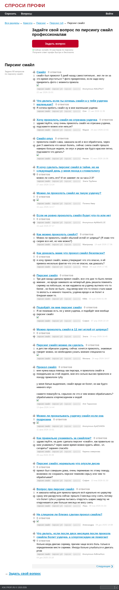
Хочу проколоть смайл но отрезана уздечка (67, 119)
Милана (86, 358)
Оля (84, 111)
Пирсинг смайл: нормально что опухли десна (68, 463)
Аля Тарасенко (90, 404)
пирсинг (67, 89)
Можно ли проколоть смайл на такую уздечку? (69, 193)
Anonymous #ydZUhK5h (93, 426)
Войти (109, 13)
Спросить (10, 13)
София (86, 321)
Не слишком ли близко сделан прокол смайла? (69, 514)
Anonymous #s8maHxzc (93, 554)
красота (76, 89)
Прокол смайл (46, 367)
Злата (85, 336)
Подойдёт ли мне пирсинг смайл (59, 307)
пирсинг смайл (43, 89)
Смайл (41, 72)
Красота (27, 23)
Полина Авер (89, 203)
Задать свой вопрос (25, 573)
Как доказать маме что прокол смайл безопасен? (71, 253)
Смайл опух (45, 138)
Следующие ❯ (104, 566)
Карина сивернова (91, 451)
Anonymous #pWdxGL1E (94, 222)
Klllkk (85, 299)
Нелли (86, 158)
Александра (88, 525)
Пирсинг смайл (47, 275)
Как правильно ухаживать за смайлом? (64, 438)
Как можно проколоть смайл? (57, 234)
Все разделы (12, 23)
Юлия (85, 267)
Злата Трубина (90, 181)
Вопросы (26, 13)
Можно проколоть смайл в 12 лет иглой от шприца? (72, 329)
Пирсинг (41, 23)
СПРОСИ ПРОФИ (25, 5)
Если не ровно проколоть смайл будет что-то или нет (74, 215)
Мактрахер (88, 244)
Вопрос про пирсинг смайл (55, 489)
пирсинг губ (57, 89)
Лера (85, 506)
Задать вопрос (55, 43)
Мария (86, 130)
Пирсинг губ (56, 23)
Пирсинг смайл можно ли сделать (60, 345)
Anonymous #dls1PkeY (93, 89)
